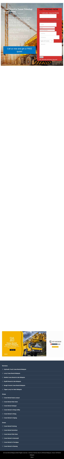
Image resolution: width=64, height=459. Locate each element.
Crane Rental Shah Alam (11, 402)
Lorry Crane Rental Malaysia (12, 373)
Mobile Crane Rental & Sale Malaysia (14, 377)
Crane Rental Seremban (11, 430)
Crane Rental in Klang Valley (12, 410)
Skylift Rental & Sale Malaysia (12, 381)
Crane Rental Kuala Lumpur (12, 398)
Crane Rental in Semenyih (11, 438)
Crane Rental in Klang (10, 414)
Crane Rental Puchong (10, 426)
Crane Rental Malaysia (10, 452)
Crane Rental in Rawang (11, 446)
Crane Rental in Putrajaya (11, 442)
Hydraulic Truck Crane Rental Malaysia (15, 369)
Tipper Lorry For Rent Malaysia (13, 389)
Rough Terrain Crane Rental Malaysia (14, 385)
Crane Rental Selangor (10, 406)
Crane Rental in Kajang (10, 418)
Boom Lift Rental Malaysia (44, 452)
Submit (41, 57)
